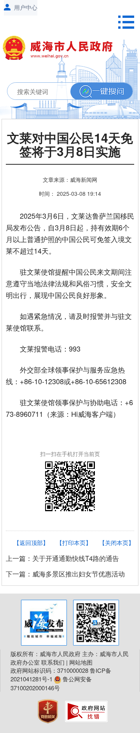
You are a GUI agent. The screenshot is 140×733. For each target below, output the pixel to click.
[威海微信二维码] (96, 623)
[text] (67, 91)
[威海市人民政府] (61, 49)
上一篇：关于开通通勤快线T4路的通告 (62, 558)
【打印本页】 (73, 542)
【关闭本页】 (116, 542)
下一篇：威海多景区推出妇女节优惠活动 (65, 573)
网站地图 (81, 662)
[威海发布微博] (44, 623)
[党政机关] (48, 710)
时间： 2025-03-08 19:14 (70, 193)
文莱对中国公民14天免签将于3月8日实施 (70, 145)
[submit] (101, 91)
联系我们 (53, 662)
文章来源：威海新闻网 (70, 179)
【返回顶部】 (31, 542)
